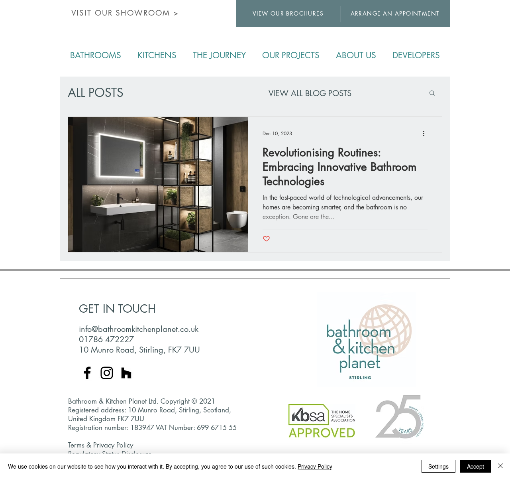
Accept (475, 466)
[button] (432, 93)
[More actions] (426, 133)
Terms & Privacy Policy (100, 445)
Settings (438, 466)
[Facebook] (87, 373)
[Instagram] (106, 373)
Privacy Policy (315, 466)
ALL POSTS (96, 92)
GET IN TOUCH (117, 309)
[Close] (500, 466)
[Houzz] (126, 373)
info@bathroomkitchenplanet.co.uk (138, 329)
